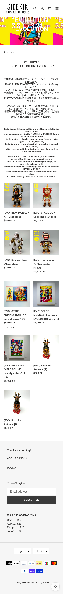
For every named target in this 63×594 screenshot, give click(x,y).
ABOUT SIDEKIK (17, 458)
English (21, 551)
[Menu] (57, 8)
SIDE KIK (25, 582)
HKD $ (40, 551)
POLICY (12, 467)
